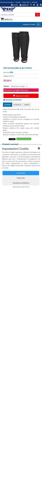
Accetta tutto (21, 173)
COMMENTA (26, 104)
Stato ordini (26, 2)
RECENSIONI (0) (17, 104)
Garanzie (34, 2)
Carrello (18, 2)
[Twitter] (33, 5)
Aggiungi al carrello (22, 96)
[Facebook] (30, 5)
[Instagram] (40, 5)
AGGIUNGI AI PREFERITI (13, 100)
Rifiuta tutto (21, 178)
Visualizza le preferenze (21, 183)
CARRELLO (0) (8, 19)
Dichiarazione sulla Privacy (21, 187)
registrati (25, 5)
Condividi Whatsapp (24, 139)
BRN (11, 72)
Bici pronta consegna (6, 2)
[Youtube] (36, 5)
